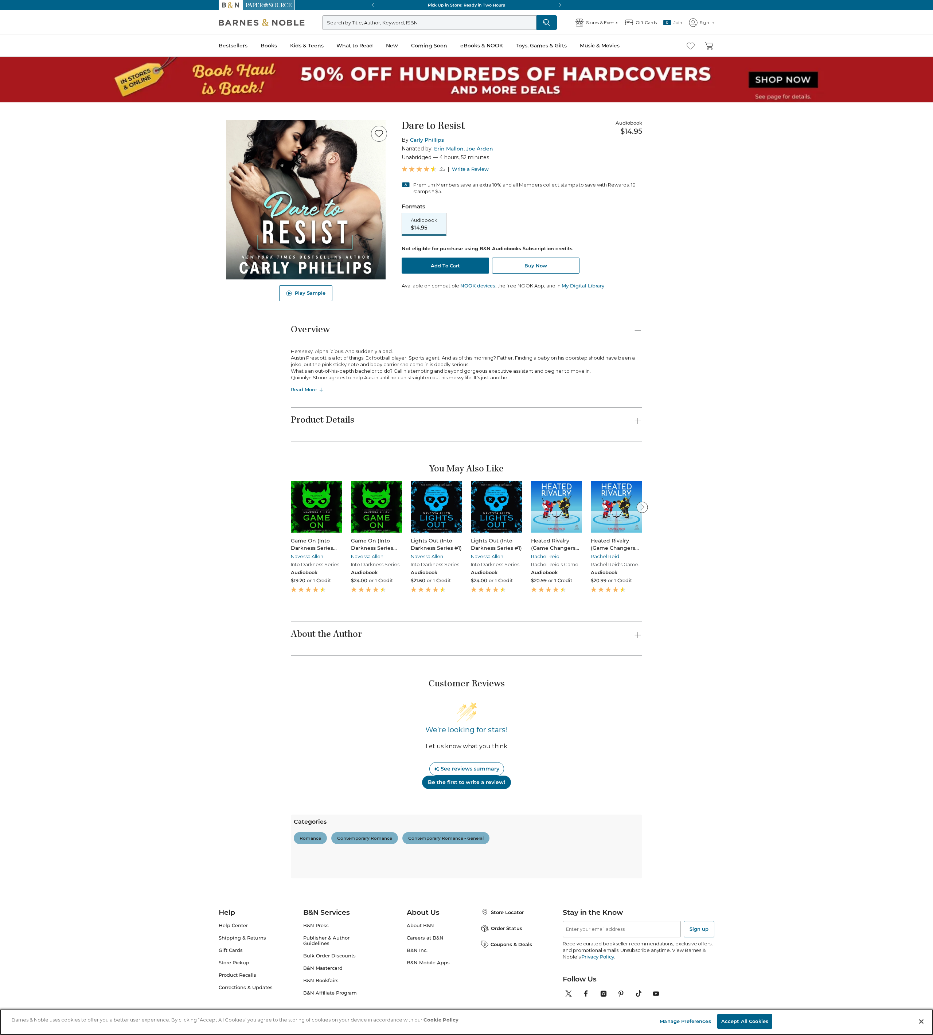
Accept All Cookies (744, 1021)
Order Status (506, 928)
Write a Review (470, 169)
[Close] (921, 1022)
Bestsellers (233, 45)
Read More (304, 389)
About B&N (420, 925)
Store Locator (507, 912)
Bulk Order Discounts (329, 955)
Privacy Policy (597, 957)
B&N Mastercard (323, 968)
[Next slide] (642, 507)
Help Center (233, 925)
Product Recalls (237, 975)
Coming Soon (429, 45)
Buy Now (535, 265)
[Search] (546, 22)
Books (269, 45)
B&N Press (316, 925)
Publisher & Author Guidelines (326, 940)
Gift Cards (231, 950)
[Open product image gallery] (306, 199)
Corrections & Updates (246, 987)
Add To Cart (445, 265)
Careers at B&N (425, 938)
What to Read (354, 45)
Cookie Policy (440, 1020)
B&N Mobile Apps (428, 962)
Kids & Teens (307, 45)
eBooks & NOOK (481, 45)
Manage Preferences (685, 1021)
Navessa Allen (307, 556)
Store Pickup (234, 962)
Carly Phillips (427, 140)
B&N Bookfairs (321, 980)
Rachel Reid (545, 556)
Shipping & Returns (242, 938)
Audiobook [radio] (424, 224)
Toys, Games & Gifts (541, 45)
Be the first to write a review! (466, 782)
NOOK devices (477, 286)
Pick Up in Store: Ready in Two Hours (466, 5)
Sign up (699, 929)
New (392, 45)
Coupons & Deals (511, 944)
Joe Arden (479, 148)
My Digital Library (583, 286)
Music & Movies (600, 45)
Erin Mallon (449, 148)
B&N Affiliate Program (330, 993)
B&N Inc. (417, 950)
